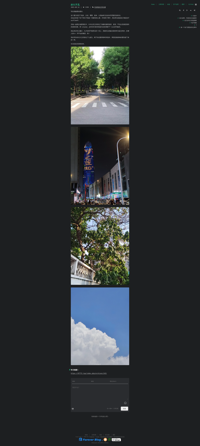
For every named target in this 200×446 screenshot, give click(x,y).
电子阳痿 (194, 23)
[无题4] (100, 326)
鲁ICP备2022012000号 (106, 436)
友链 (168, 4)
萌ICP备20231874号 (118, 436)
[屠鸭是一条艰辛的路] (183, 10)
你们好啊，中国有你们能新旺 (188, 18)
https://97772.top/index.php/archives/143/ (89, 373)
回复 (124, 408)
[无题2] (100, 166)
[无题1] (100, 85)
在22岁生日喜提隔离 (190, 20)
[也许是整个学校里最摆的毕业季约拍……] (187, 10)
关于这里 (176, 4)
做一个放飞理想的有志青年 (189, 27)
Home (153, 4)
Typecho (91, 436)
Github (191, 4)
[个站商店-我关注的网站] (105, 441)
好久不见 (75, 4)
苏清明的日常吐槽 (100, 7)
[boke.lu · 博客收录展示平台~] (109, 441)
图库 (183, 4)
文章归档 (161, 4)
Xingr (98, 436)
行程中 (195, 16)
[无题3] (100, 246)
